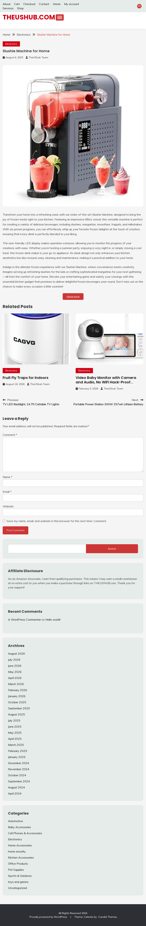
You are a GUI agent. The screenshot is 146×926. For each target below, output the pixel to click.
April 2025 (15, 738)
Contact (44, 4)
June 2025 (14, 726)
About (7, 4)
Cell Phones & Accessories (25, 833)
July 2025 (14, 720)
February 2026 (17, 690)
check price (73, 296)
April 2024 (15, 793)
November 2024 (18, 769)
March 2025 (16, 745)
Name (7, 477)
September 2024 (19, 781)
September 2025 (19, 708)
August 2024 (16, 787)
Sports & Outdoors (20, 876)
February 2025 (17, 751)
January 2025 (16, 757)
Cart (17, 4)
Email (7, 491)
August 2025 (16, 714)
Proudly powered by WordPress (49, 916)
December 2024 (18, 763)
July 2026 (14, 659)
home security (17, 851)
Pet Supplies (16, 869)
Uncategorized (17, 888)
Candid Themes (107, 916)
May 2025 (15, 732)
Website (8, 506)
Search (112, 548)
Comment (10, 435)
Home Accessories (20, 845)
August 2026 (16, 653)
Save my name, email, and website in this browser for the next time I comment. (57, 521)
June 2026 (14, 665)
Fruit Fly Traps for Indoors (25, 377)
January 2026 (16, 696)
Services (8, 8)
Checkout (29, 4)
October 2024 (17, 775)
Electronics (11, 43)
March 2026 (16, 684)
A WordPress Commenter (24, 619)
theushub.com (29, 17)
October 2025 (17, 702)
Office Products (18, 863)
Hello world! (53, 619)
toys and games (18, 882)
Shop (20, 8)
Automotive (15, 821)
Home (57, 4)
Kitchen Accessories (21, 857)
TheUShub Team (38, 57)
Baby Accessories (19, 827)
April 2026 (15, 678)
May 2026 (15, 672)
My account (71, 4)
